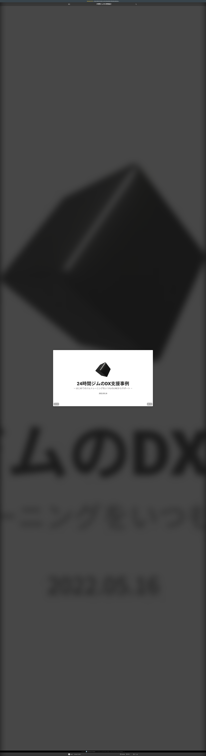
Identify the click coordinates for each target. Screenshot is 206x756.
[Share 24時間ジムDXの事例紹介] (131, 754)
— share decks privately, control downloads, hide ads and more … (103, 1)
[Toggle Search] (136, 4)
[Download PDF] (137, 754)
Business (123, 754)
